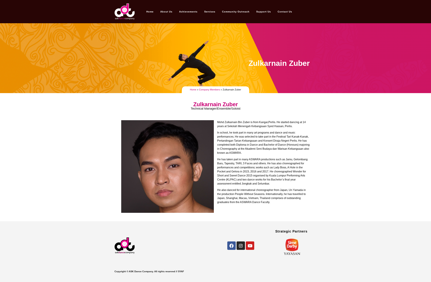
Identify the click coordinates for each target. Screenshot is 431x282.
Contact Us (285, 11)
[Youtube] (250, 245)
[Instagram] (241, 245)
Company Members (209, 89)
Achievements (188, 11)
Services (209, 11)
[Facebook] (231, 245)
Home (150, 11)
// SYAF (180, 271)
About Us (166, 11)
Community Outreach (236, 11)
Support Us (263, 11)
